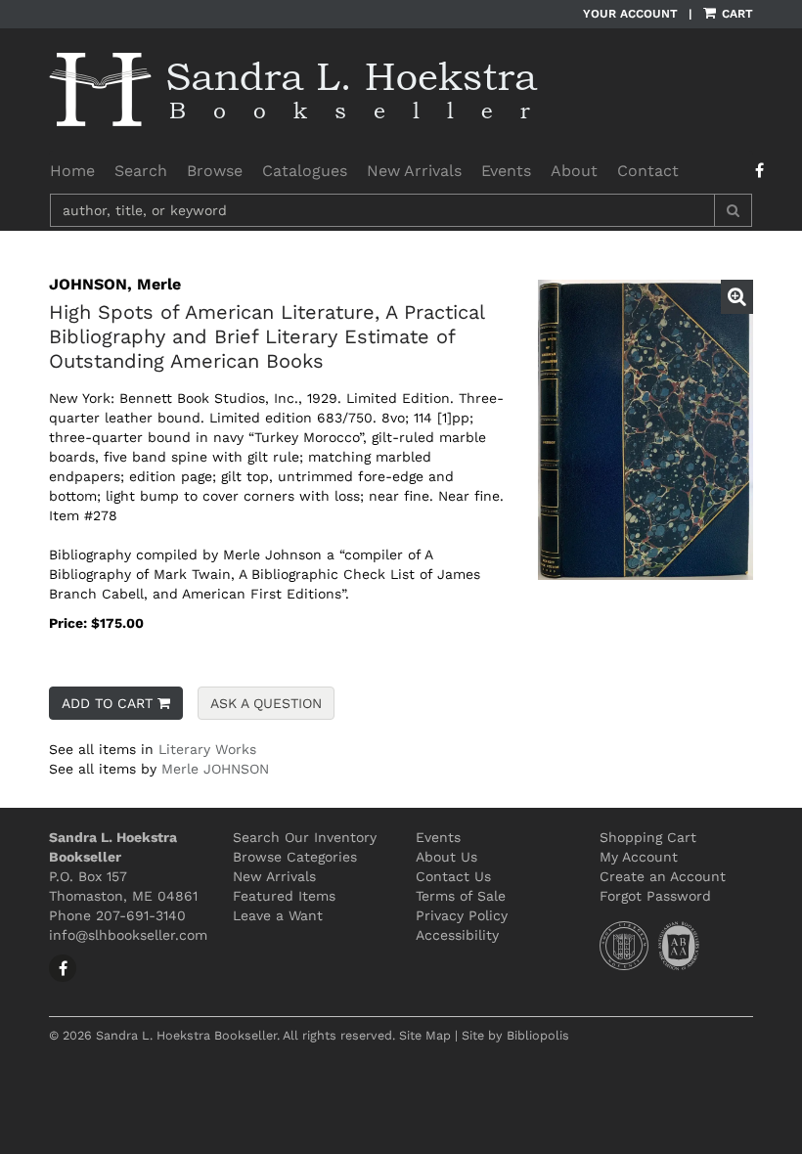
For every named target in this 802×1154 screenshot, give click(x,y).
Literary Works (207, 749)
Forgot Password (655, 896)
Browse (215, 170)
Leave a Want (278, 915)
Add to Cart (107, 703)
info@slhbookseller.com (128, 935)
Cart (735, 14)
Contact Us (453, 876)
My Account (639, 857)
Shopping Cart (648, 837)
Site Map (425, 1035)
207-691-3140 (141, 915)
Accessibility (457, 935)
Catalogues (304, 170)
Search (140, 170)
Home (72, 170)
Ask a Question (266, 703)
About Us (446, 857)
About (574, 170)
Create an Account (663, 876)
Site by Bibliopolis (515, 1035)
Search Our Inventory (305, 837)
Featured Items (284, 896)
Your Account (630, 14)
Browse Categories (295, 857)
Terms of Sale (461, 896)
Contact (648, 170)
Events (506, 170)
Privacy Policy (462, 915)
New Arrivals (414, 170)
